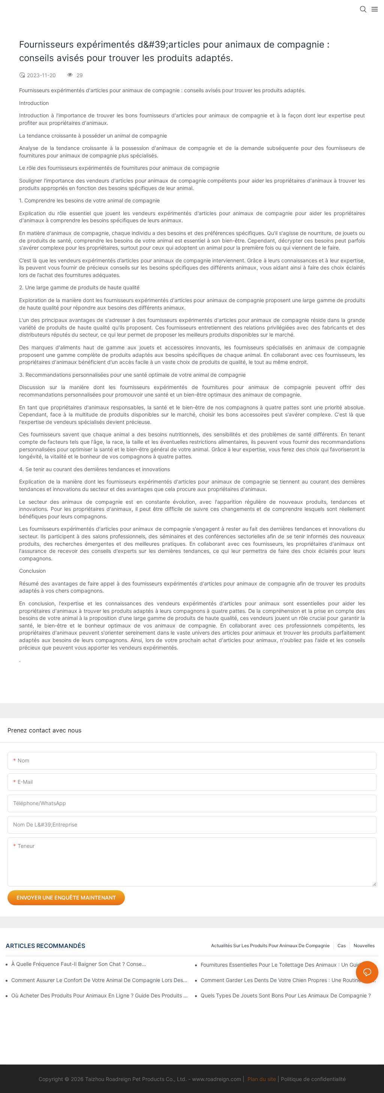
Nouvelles (364, 945)
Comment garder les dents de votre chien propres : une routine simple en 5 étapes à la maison (289, 980)
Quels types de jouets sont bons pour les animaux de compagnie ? (286, 995)
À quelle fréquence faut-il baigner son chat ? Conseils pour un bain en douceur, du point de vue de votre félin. (79, 964)
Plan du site (262, 1079)
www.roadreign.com (216, 1079)
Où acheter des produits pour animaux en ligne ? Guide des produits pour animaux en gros (100, 995)
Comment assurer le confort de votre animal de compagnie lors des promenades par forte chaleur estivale (100, 980)
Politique (291, 1079)
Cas (342, 945)
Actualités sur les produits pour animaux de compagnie (270, 945)
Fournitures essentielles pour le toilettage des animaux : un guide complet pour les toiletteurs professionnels (289, 964)
